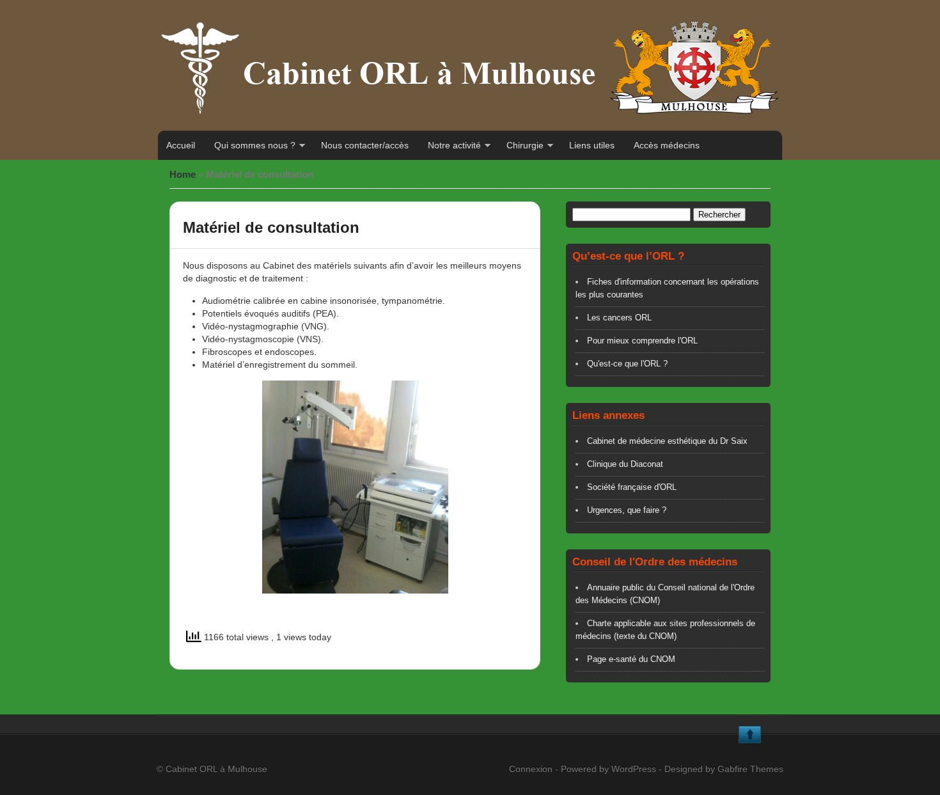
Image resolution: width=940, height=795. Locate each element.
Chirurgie (525, 145)
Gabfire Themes (750, 769)
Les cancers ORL (619, 317)
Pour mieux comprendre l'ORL (642, 340)
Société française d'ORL (632, 487)
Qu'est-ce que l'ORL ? (627, 363)
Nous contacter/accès (365, 145)
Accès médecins (667, 145)
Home (182, 174)
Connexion (530, 769)
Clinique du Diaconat (625, 464)
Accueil (180, 145)
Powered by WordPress (608, 769)
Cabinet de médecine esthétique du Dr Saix (667, 441)
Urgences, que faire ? (626, 510)
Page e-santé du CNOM (631, 659)
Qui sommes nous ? (254, 145)
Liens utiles (592, 145)
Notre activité (454, 145)
